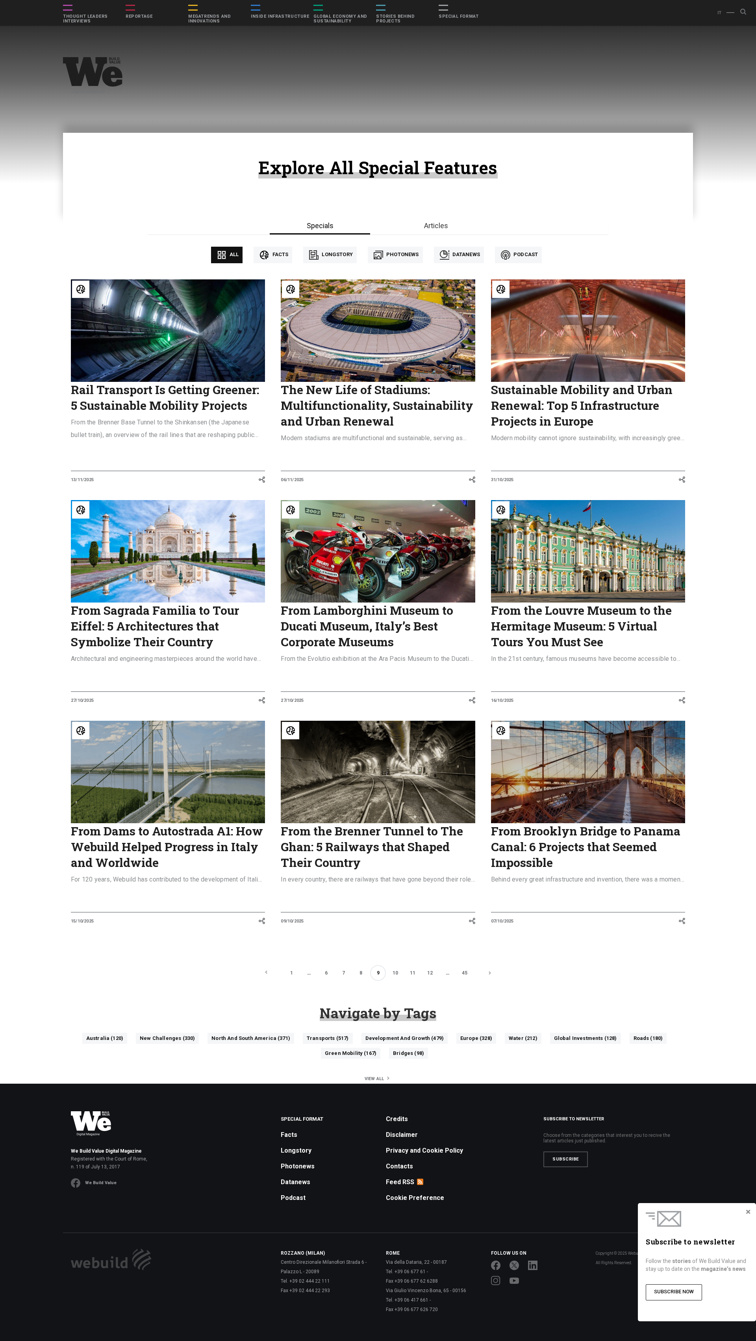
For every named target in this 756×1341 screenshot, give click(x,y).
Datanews (465, 254)
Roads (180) (648, 1038)
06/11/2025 (292, 479)
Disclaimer (402, 1134)
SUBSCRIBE (565, 1159)
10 (395, 973)
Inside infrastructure (280, 16)
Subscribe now (674, 1292)
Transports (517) (328, 1038)
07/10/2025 (502, 921)
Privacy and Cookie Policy (424, 1150)
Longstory (337, 254)
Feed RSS (400, 1182)
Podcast (525, 254)
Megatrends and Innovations (209, 19)
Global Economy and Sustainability (340, 19)
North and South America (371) (250, 1038)
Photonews (402, 254)
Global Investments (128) (585, 1038)
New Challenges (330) (167, 1038)
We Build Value (101, 1182)
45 (464, 973)
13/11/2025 (82, 479)
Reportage (139, 16)
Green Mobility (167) (350, 1053)
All (233, 254)
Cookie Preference (415, 1198)
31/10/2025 (502, 479)
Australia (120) (104, 1038)
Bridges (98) (408, 1053)
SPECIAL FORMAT (458, 16)
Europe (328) (476, 1038)
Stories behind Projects (395, 19)
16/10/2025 (502, 700)
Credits (397, 1119)
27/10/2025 (82, 700)
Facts (279, 254)
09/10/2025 (292, 921)
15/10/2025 (82, 921)
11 (412, 973)
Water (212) (523, 1038)
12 (430, 973)
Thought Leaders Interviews (85, 19)
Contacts (399, 1166)
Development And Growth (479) (404, 1038)
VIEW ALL (375, 1078)
